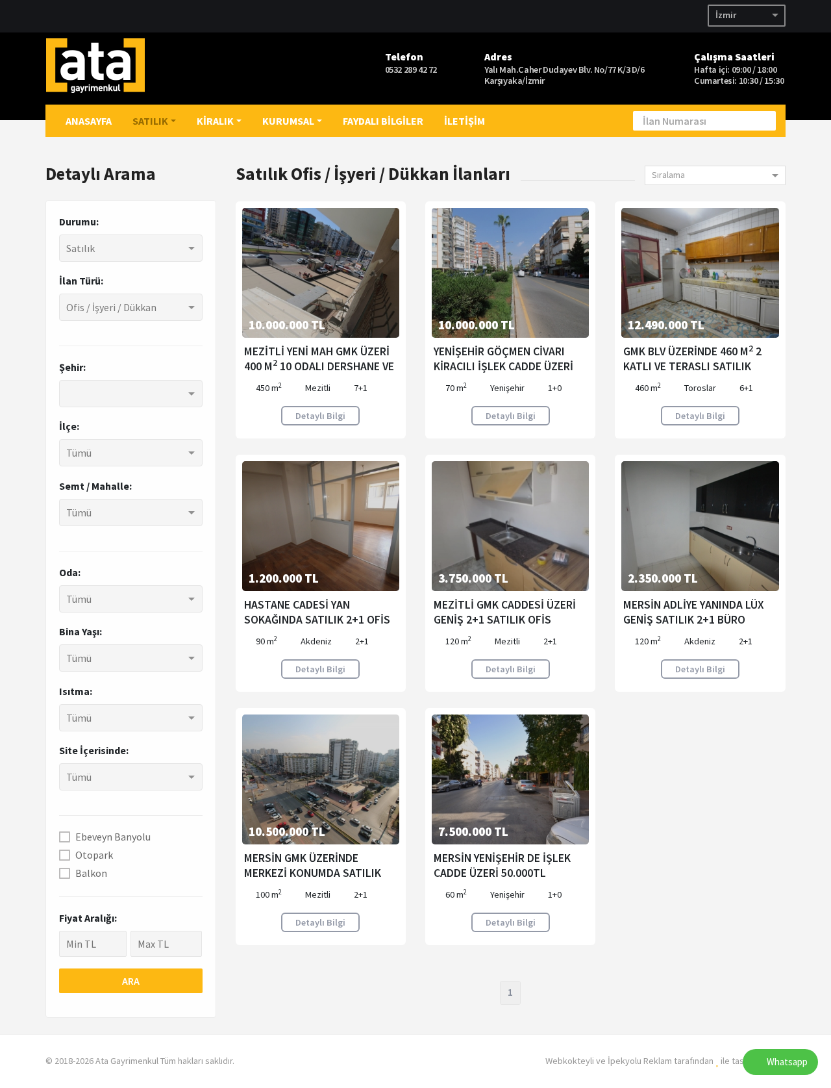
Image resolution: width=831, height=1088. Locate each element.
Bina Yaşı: (80, 631)
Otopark (94, 855)
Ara (131, 980)
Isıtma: (75, 691)
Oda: (70, 572)
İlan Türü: (81, 280)
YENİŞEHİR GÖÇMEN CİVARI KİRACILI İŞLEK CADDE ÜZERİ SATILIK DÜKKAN (503, 366)
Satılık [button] (150, 120)
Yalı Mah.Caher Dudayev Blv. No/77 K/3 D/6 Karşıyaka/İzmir (564, 75)
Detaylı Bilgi (320, 416)
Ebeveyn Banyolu (113, 836)
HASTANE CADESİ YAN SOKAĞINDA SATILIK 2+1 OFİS (317, 612)
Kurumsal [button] (288, 120)
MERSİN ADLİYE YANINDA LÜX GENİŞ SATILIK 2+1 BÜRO (693, 612)
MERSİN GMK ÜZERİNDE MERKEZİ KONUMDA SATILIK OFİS (312, 873)
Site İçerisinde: (94, 750)
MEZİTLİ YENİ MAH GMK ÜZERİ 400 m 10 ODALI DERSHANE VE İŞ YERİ (319, 366)
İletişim (464, 120)
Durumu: (79, 221)
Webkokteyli (569, 1061)
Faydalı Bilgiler (383, 120)
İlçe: (69, 426)
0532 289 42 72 (411, 69)
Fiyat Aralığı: (88, 917)
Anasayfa (89, 120)
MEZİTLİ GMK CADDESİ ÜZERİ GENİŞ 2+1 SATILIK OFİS (505, 612)
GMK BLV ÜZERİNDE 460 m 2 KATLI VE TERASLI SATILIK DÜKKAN (692, 366)
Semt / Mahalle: (95, 485)
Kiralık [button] (215, 120)
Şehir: (72, 367)
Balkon (91, 873)
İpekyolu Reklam (640, 1061)
